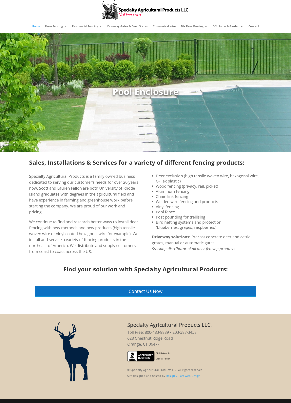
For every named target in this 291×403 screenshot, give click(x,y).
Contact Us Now (146, 291)
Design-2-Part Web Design (183, 376)
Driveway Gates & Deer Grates (127, 26)
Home (36, 26)
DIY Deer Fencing (192, 26)
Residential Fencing (85, 26)
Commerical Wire (164, 26)
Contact (253, 26)
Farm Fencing (54, 26)
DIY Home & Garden (226, 26)
